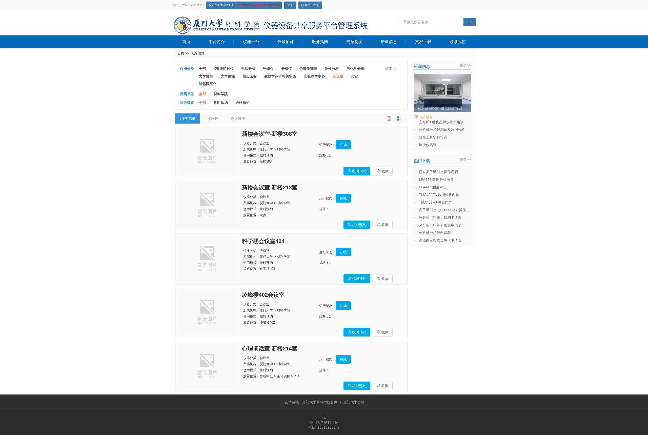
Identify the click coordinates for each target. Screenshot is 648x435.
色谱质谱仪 (308, 69)
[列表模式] (399, 118)
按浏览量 (187, 118)
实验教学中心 (314, 76)
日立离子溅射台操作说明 (438, 172)
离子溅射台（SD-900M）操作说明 (445, 210)
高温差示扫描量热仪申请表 (440, 240)
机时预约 (221, 103)
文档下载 (423, 41)
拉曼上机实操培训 (433, 137)
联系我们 (458, 41)
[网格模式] (389, 118)
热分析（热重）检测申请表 (440, 217)
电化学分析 (355, 69)
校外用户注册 (310, 5)
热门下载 (422, 161)
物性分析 (332, 69)
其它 (354, 76)
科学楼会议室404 (263, 241)
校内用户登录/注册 (244, 5)
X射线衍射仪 (224, 69)
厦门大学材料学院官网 (320, 402)
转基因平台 (208, 84)
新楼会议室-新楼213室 (269, 187)
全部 (202, 69)
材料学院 (221, 94)
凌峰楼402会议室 (263, 295)
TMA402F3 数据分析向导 (439, 195)
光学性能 (228, 76)
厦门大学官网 (353, 402)
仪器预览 (285, 41)
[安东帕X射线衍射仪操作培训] (442, 93)
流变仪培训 (428, 145)
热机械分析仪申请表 (435, 233)
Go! (470, 22)
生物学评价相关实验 (280, 76)
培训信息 (389, 41)
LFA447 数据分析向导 (436, 179)
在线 (343, 145)
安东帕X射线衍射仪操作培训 (441, 122)
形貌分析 (248, 69)
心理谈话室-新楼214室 (269, 348)
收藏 (383, 171)
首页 (186, 41)
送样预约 (242, 103)
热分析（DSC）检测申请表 (440, 225)
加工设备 (249, 76)
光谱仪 (268, 69)
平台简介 (217, 41)
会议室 (338, 76)
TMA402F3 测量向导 (435, 202)
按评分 (212, 118)
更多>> (465, 65)
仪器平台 (251, 41)
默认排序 (238, 118)
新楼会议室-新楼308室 (269, 134)
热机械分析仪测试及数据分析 (442, 130)
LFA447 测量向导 (433, 187)
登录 (290, 5)
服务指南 (320, 41)
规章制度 (354, 41)
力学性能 (206, 76)
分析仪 (286, 69)
